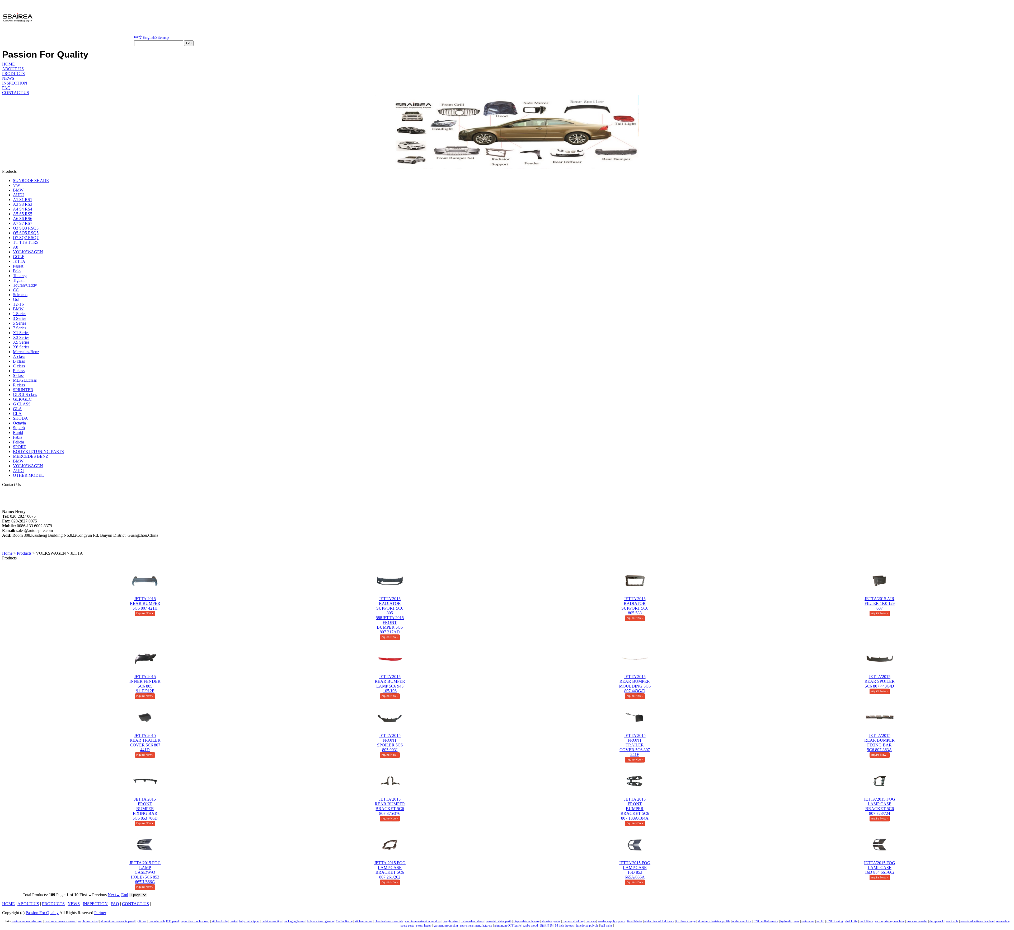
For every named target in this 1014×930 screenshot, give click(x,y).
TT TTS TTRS (26, 242)
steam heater (423, 925)
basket (234, 921)
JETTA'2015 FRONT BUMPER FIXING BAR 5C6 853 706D (145, 808)
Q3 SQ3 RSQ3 (26, 228)
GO (188, 43)
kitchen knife (220, 921)
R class (19, 385)
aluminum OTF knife (507, 925)
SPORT (19, 447)
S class (18, 375)
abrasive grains (551, 921)
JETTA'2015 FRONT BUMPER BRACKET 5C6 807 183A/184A (635, 808)
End (124, 894)
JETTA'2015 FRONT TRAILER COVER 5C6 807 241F (634, 745)
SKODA (20, 418)
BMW (18, 190)
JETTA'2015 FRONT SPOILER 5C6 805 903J (390, 742)
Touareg (20, 275)
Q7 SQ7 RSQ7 (26, 237)
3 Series (19, 318)
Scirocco (20, 294)
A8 (15, 247)
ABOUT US (13, 69)
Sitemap (162, 37)
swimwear (807, 921)
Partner (100, 912)
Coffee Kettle (344, 921)
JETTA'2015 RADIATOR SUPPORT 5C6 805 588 (634, 605)
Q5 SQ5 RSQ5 (26, 233)
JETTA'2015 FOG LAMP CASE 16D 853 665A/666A (634, 870)
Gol (16, 299)
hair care (591, 921)
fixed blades (634, 921)
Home (7, 553)
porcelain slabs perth (498, 921)
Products (24, 553)
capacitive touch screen (195, 921)
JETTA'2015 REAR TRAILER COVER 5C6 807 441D (145, 742)
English (149, 37)
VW (16, 185)
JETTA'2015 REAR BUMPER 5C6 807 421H (145, 603)
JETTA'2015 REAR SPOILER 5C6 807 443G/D (880, 681)
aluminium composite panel (118, 921)
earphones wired (88, 921)
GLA (17, 408)
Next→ (114, 894)
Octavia (19, 423)
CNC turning (835, 921)
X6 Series (21, 347)
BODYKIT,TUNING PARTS (38, 451)
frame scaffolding (573, 921)
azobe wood (530, 925)
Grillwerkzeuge (686, 921)
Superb (19, 428)
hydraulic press (789, 921)
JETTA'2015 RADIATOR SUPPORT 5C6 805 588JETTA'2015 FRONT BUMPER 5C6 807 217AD (390, 615)
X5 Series (21, 342)
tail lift (820, 921)
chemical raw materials (389, 921)
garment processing (446, 925)
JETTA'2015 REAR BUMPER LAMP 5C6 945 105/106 (390, 683)
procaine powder (917, 921)
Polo (17, 271)
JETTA (19, 261)
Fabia (17, 437)
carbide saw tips (272, 921)
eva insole (952, 921)
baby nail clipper (249, 921)
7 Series (19, 328)
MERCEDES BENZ (30, 456)
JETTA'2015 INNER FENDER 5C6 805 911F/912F (145, 683)
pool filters (866, 921)
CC (16, 290)
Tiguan (19, 280)
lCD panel (172, 921)
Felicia (18, 442)
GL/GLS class (25, 394)
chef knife (851, 921)
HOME (8, 64)
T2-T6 (18, 304)
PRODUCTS (13, 73)
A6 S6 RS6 (22, 218)
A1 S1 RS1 (22, 199)
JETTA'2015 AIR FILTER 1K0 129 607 (880, 603)
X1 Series (21, 332)
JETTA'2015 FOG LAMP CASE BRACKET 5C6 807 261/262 (390, 870)
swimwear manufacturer (27, 921)
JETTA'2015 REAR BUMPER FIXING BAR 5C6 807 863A (879, 742)
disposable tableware (526, 921)
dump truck (936, 921)
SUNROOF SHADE (31, 180)
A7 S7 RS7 (22, 223)
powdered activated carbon (977, 921)
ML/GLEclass (25, 380)
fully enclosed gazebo (320, 921)
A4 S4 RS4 (22, 209)
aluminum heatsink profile (714, 921)
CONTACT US (15, 92)
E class (19, 370)
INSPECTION (14, 83)
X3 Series (21, 337)
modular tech (157, 921)
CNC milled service (766, 921)
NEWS (8, 78)
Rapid (18, 432)
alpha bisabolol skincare (659, 921)
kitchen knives (364, 921)
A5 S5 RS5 (22, 214)
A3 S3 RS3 (22, 204)
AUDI (18, 195)
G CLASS (22, 404)
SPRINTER (23, 389)
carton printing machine (889, 921)
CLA (17, 413)
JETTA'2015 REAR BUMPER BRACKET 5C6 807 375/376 (390, 806)
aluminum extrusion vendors (423, 921)
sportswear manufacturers (476, 925)
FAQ (6, 88)
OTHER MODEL (28, 475)
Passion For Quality (42, 912)
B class (19, 361)
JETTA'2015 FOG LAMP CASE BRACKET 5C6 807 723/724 (879, 806)
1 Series (19, 313)
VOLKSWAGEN (28, 252)
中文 (138, 37)
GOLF (18, 256)
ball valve (606, 925)
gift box (142, 921)
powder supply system (611, 921)
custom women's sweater (60, 921)
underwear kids (742, 921)
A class (19, 356)
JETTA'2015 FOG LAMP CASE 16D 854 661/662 (879, 868)
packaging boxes (294, 921)
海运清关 (546, 925)
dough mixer (451, 921)
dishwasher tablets (472, 921)
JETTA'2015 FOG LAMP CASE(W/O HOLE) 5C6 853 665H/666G (145, 872)
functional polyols (587, 925)
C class (19, 366)
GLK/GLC (22, 399)
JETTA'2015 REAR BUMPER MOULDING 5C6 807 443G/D (635, 683)
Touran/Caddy (25, 285)
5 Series (19, 323)
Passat (18, 266)
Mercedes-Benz (26, 351)
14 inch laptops (564, 925)
